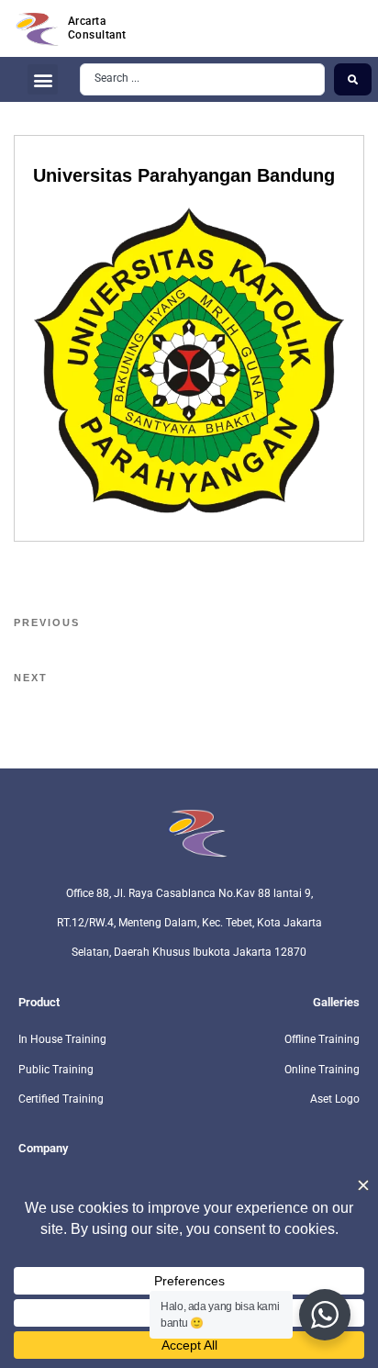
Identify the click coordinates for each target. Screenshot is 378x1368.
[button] (43, 79)
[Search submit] (353, 79)
